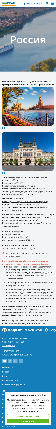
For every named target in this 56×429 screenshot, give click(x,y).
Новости (6, 371)
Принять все (28, 421)
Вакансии (6, 376)
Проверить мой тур (32, 3)
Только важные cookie (28, 416)
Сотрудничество (10, 380)
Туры (4, 390)
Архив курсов (8, 345)
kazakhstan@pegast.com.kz (17, 354)
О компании (7, 367)
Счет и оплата (8, 426)
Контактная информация (13, 384)
